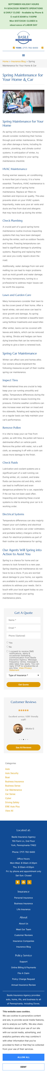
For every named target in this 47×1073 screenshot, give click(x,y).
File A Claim (23, 973)
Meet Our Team (23, 929)
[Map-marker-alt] (18, 882)
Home (5, 61)
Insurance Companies (23, 941)
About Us (23, 923)
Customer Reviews (23, 935)
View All (9, 810)
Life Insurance (23, 909)
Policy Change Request (23, 979)
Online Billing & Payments (23, 967)
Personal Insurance (23, 897)
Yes (10, 643)
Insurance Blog (18, 61)
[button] (23, 55)
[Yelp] (29, 882)
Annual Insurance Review (23, 985)
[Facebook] (23, 882)
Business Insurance (23, 903)
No (10, 647)
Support (23, 961)
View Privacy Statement (20, 669)
